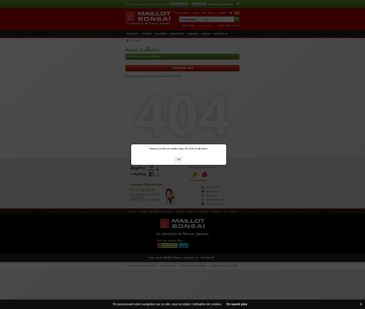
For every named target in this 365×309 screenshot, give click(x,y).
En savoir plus (237, 304)
